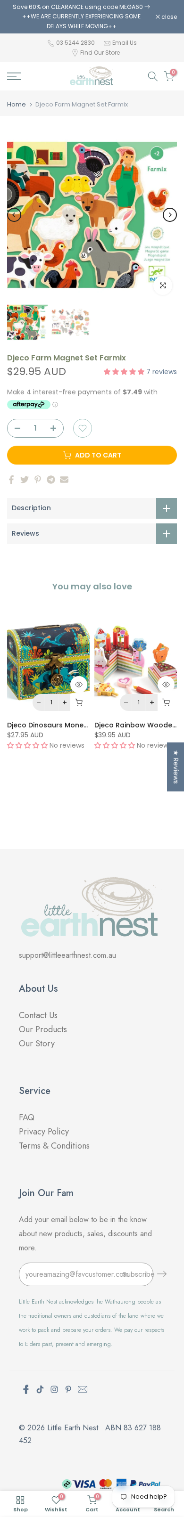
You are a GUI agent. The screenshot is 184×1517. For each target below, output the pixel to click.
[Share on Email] (64, 479)
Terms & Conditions (54, 1146)
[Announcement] (81, 16)
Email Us (124, 43)
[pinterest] (68, 1389)
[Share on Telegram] (51, 479)
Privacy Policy (44, 1132)
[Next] (170, 215)
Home (16, 104)
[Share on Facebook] (11, 479)
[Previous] (14, 215)
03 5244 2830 (76, 43)
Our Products (43, 1029)
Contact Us (38, 1015)
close (168, 17)
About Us (38, 988)
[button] (125, 371)
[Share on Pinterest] (37, 479)
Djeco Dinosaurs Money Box (54, 724)
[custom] (40, 1389)
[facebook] (26, 1389)
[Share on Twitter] (24, 479)
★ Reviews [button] (176, 767)
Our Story (37, 1043)
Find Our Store (100, 53)
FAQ (28, 1117)
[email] (82, 1389)
